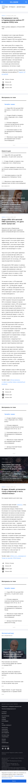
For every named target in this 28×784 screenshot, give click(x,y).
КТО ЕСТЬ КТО (5, 727)
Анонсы (3, 5)
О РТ (3, 723)
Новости (4, 15)
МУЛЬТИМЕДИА (5, 721)
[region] (14, 777)
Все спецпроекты (7, 635)
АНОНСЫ (4, 740)
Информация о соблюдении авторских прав (11, 706)
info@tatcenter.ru (5, 746)
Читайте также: (9, 104)
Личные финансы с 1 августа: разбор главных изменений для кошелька (13, 382)
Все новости (5, 186)
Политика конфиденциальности (9, 708)
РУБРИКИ (4, 719)
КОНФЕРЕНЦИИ (5, 742)
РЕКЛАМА (4, 739)
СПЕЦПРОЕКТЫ (5, 736)
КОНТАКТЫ (4, 713)
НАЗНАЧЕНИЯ (5, 729)
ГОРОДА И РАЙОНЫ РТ (6, 725)
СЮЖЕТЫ (4, 717)
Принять (14, 781)
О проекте (4, 711)
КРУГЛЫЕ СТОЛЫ (5, 735)
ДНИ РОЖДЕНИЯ (5, 732)
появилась (19, 504)
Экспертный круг (8, 633)
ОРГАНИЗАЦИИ (5, 731)
